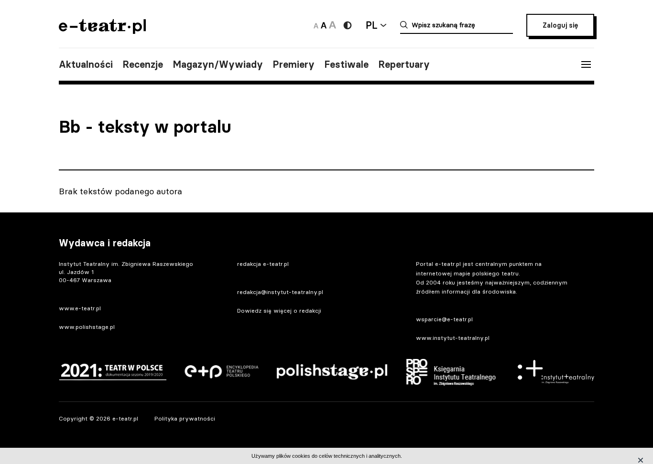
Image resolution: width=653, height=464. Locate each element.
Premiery (293, 64)
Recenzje (142, 64)
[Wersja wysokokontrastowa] (347, 25)
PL (371, 25)
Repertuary (404, 64)
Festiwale (346, 64)
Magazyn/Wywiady (218, 64)
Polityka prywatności (184, 418)
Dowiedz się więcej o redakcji (279, 310)
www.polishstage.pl (87, 326)
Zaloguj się (560, 25)
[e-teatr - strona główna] (102, 30)
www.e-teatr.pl (80, 308)
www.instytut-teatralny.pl (453, 337)
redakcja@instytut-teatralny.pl (280, 291)
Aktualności (86, 64)
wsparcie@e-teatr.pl (444, 319)
